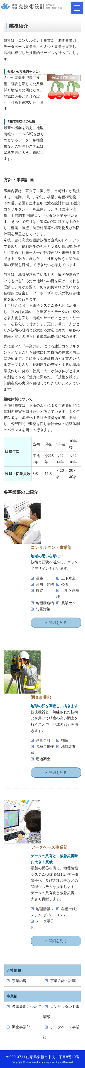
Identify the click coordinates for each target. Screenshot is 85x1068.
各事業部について (26, 1006)
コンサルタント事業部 (61, 1011)
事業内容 (19, 981)
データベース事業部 (61, 1032)
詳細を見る (58, 623)
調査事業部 (21, 1027)
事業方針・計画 (63, 981)
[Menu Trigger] (77, 8)
